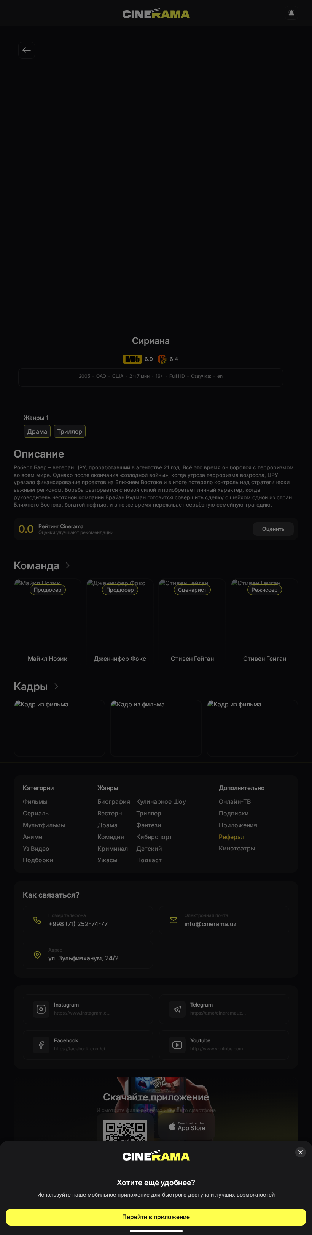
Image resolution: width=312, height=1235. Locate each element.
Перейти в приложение (156, 1217)
